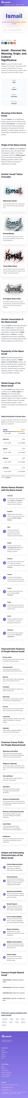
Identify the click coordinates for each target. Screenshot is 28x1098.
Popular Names (5, 1076)
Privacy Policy (5, 1070)
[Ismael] (14, 577)
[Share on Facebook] (2, 43)
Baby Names (9, 40)
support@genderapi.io (7, 1087)
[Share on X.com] (6, 43)
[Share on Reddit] (14, 43)
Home (2, 40)
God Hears (4, 1019)
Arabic (16, 1022)
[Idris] (14, 531)
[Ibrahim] (14, 515)
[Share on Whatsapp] (8, 43)
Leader (11, 1022)
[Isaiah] (14, 547)
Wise (17, 1019)
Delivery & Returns (6, 1074)
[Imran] (14, 619)
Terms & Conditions (6, 1072)
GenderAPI (8, 477)
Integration (7, 4)
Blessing (4, 1022)
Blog (22, 4)
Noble (11, 1019)
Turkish (4, 1025)
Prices (12, 4)
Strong (22, 1019)
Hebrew (23, 1022)
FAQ (3, 1058)
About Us (4, 1068)
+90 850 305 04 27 (7, 1089)
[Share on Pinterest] (11, 43)
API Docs (17, 4)
